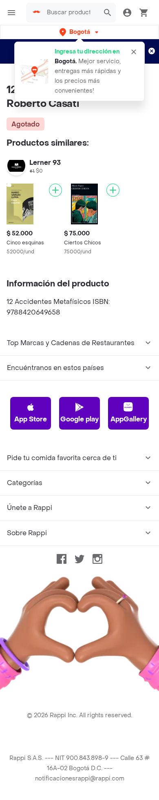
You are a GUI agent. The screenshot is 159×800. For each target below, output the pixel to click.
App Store (30, 419)
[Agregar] (55, 190)
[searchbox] (71, 12)
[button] (80, 32)
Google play (79, 419)
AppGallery (128, 419)
